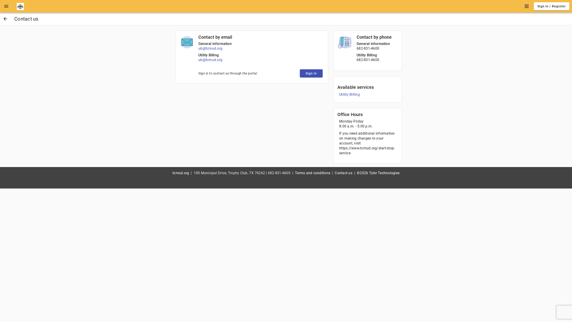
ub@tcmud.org (210, 48)
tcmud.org (180, 173)
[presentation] (6, 6)
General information (215, 44)
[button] (6, 6)
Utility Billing (208, 55)
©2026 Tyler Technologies (378, 173)
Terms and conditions (312, 173)
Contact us (343, 173)
